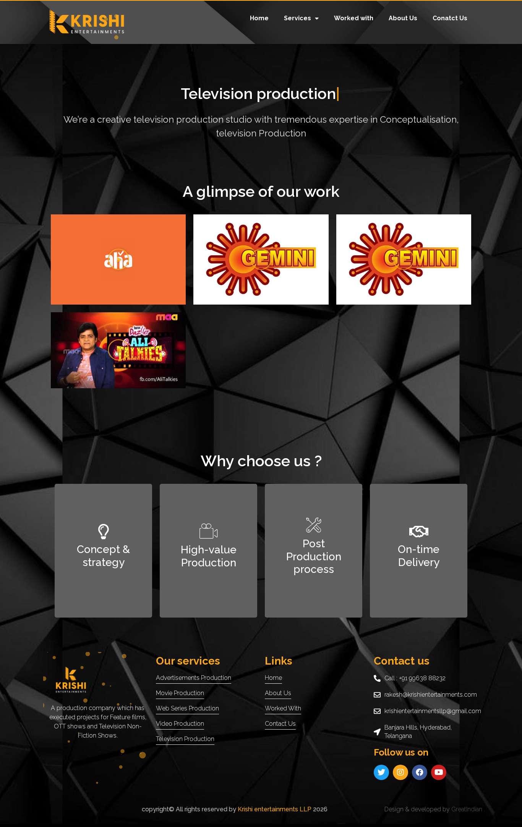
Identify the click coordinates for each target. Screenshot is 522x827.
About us (278, 693)
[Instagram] (400, 772)
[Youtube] (438, 772)
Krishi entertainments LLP (273, 809)
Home (259, 18)
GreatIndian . (468, 809)
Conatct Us (450, 18)
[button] (118, 259)
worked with (283, 708)
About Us (403, 18)
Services (297, 18)
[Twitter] (381, 772)
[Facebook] (419, 772)
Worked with (353, 18)
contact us (280, 723)
